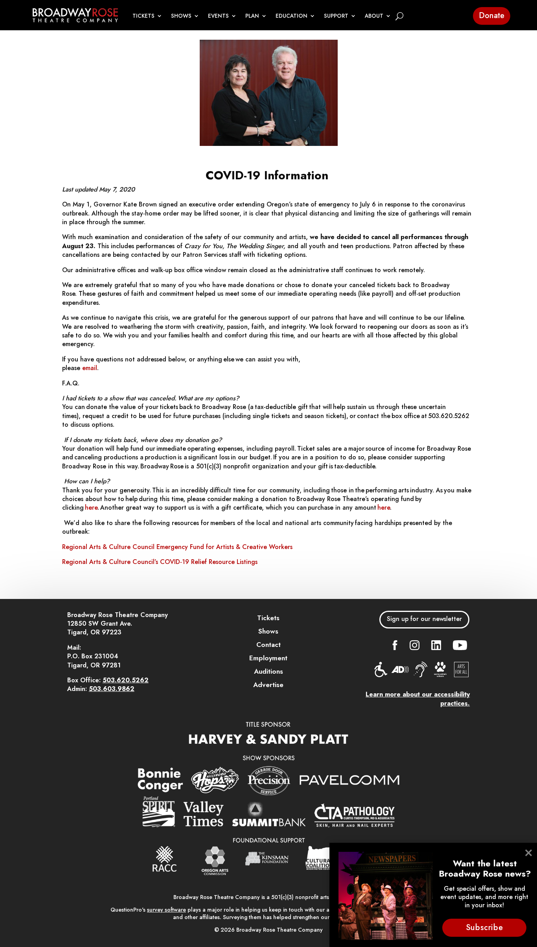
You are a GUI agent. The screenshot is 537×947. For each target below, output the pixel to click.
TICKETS (143, 16)
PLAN (252, 16)
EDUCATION (291, 16)
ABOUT (374, 16)
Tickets (268, 618)
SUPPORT (336, 16)
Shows (268, 631)
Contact (268, 644)
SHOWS (181, 16)
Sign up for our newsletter (424, 618)
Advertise (268, 684)
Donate (491, 15)
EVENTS (218, 16)
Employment (268, 658)
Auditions (268, 671)
